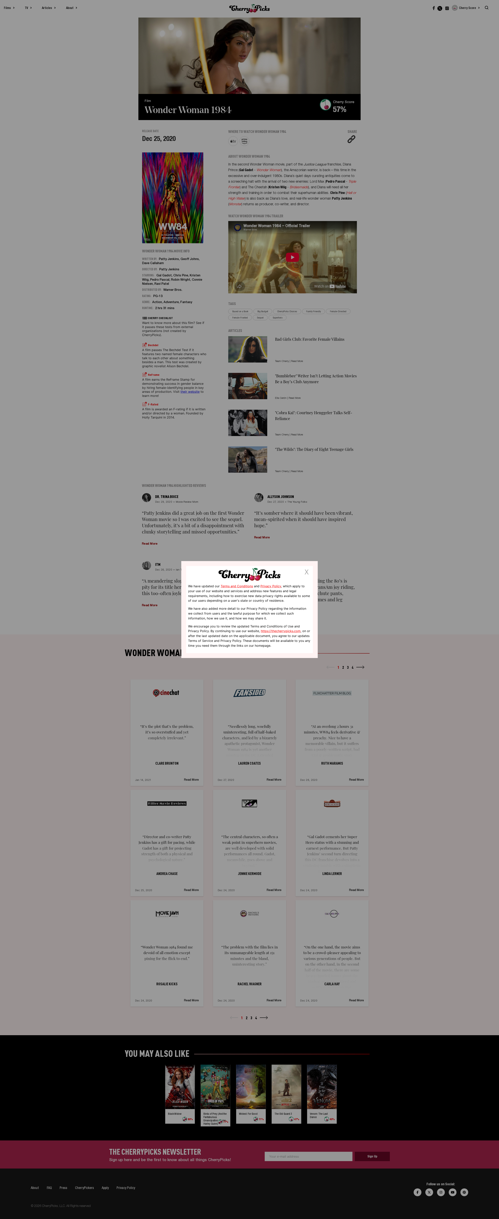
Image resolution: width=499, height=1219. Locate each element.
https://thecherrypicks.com (281, 631)
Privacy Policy (270, 586)
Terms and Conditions (237, 586)
